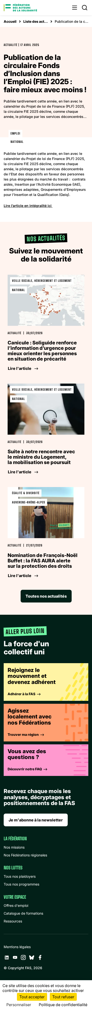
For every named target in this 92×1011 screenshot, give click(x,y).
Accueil (10, 21)
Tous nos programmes (21, 884)
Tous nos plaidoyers (20, 876)
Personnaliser (18, 1004)
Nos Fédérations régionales (25, 855)
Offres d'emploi (16, 905)
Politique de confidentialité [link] (63, 1004)
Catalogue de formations (23, 913)
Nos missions (14, 847)
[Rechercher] (84, 7)
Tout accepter (32, 996)
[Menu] (74, 8)
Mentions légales (17, 947)
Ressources (13, 921)
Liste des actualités (35, 21)
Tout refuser (63, 996)
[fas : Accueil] (20, 7)
